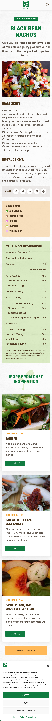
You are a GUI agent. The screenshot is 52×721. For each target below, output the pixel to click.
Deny (26, 703)
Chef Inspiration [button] (26, 19)
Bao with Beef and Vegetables (19, 522)
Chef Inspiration (14, 434)
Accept (26, 695)
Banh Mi (11, 438)
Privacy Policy (19, 717)
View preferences (26, 711)
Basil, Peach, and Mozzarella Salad (19, 607)
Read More (15, 463)
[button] (47, 665)
